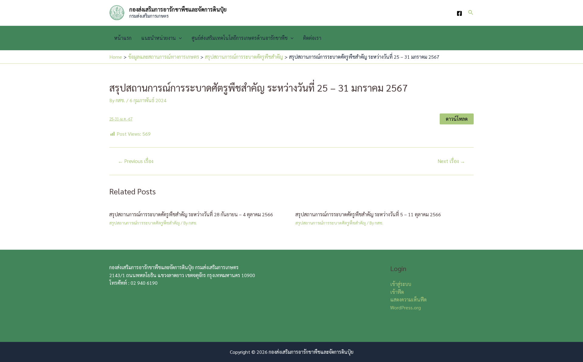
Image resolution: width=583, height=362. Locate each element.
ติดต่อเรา (312, 38)
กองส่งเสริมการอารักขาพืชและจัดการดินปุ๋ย (178, 9)
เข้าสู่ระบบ (400, 284)
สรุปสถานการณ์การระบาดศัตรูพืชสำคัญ (144, 222)
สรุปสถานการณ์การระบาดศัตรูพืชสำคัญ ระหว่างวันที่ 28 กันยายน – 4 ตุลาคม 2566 (191, 214)
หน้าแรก (122, 38)
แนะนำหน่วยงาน (158, 38)
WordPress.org (405, 307)
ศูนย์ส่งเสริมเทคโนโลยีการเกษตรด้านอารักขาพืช (240, 38)
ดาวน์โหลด (457, 119)
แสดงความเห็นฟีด (408, 299)
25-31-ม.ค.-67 (120, 118)
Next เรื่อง (451, 161)
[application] (179, 38)
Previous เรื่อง (135, 161)
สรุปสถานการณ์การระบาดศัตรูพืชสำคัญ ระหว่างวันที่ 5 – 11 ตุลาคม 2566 (368, 214)
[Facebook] (459, 13)
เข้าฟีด (397, 292)
